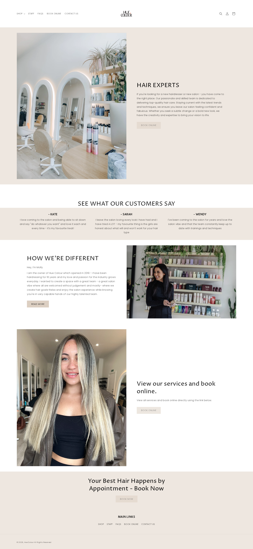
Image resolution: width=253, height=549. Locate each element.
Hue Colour (29, 542)
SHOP (101, 524)
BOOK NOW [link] (126, 498)
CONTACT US (148, 524)
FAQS (118, 524)
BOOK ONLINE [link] (148, 125)
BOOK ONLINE (131, 524)
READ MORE (38, 304)
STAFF (110, 524)
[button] (20, 14)
